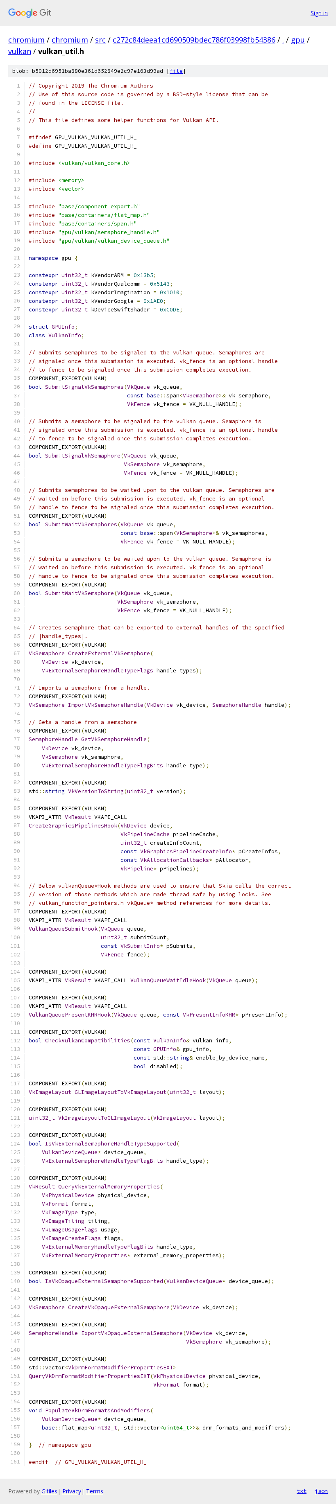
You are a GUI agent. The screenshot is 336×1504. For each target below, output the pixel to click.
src (100, 40)
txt (301, 1491)
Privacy (71, 1491)
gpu (298, 40)
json (321, 1491)
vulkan (19, 51)
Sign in (319, 13)
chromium (26, 40)
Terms (94, 1491)
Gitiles (49, 1491)
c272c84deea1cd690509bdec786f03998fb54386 (194, 40)
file (176, 71)
